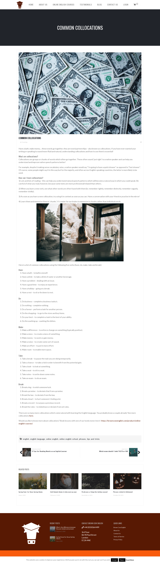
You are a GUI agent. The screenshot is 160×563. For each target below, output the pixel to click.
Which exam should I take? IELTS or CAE (113, 451)
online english (52, 439)
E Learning (24, 142)
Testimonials (86, 4)
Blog (99, 4)
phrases (82, 439)
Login (125, 4)
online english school (68, 439)
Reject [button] (122, 560)
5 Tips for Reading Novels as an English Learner (49, 451)
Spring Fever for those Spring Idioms (31, 492)
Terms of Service (119, 536)
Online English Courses (63, 4)
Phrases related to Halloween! (123, 492)
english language (37, 439)
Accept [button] (114, 560)
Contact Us (112, 4)
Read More (130, 560)
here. (31, 416)
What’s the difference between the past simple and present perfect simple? (66, 528)
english (26, 439)
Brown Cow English (120, 527)
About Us (43, 4)
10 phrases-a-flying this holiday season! (95, 492)
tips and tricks (93, 439)
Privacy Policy (118, 539)
